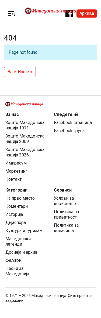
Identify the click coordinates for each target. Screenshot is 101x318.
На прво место (20, 198)
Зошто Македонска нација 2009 (24, 138)
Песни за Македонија (17, 271)
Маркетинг (16, 171)
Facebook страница (73, 122)
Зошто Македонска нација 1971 (24, 125)
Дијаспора (15, 222)
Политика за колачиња (66, 228)
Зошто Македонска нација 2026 (24, 152)
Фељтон (13, 260)
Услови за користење (65, 201)
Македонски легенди (18, 241)
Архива (86, 13)
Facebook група (69, 130)
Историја (14, 214)
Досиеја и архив (21, 252)
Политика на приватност (66, 214)
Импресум (16, 163)
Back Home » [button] (20, 71)
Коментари (16, 206)
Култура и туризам (24, 230)
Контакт (13, 179)
